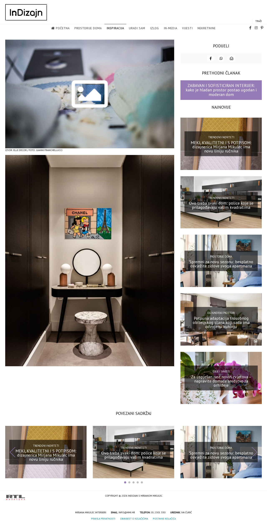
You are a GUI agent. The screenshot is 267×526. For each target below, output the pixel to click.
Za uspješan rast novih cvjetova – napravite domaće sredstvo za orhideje (221, 381)
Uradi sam (137, 28)
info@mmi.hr (127, 512)
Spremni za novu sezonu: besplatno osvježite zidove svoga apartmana (221, 264)
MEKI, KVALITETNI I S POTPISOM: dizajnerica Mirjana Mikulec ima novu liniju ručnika (221, 147)
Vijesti (187, 28)
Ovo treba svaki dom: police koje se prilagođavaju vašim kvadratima (221, 205)
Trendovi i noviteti (221, 137)
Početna (63, 28)
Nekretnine (207, 28)
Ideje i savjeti (221, 371)
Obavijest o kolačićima (134, 518)
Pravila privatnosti (103, 518)
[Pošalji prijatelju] (231, 58)
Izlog (154, 28)
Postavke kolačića (164, 518)
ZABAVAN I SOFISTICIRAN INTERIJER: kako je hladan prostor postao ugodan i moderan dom (221, 90)
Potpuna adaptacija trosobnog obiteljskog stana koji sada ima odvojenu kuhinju (221, 322)
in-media (170, 28)
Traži (258, 21)
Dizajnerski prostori (221, 313)
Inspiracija (115, 28)
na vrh (256, 496)
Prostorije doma (88, 28)
